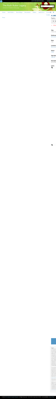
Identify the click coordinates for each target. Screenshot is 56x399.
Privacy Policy (51, 397)
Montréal (53, 47)
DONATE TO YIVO (50, 0)
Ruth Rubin (11, 12)
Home (3, 12)
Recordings (19, 12)
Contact (48, 12)
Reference (41, 12)
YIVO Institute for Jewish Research (12, 397)
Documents (28, 12)
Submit (53, 6)
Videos (34, 12)
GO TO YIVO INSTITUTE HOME (38, 0)
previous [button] (53, 21)
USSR (52, 52)
